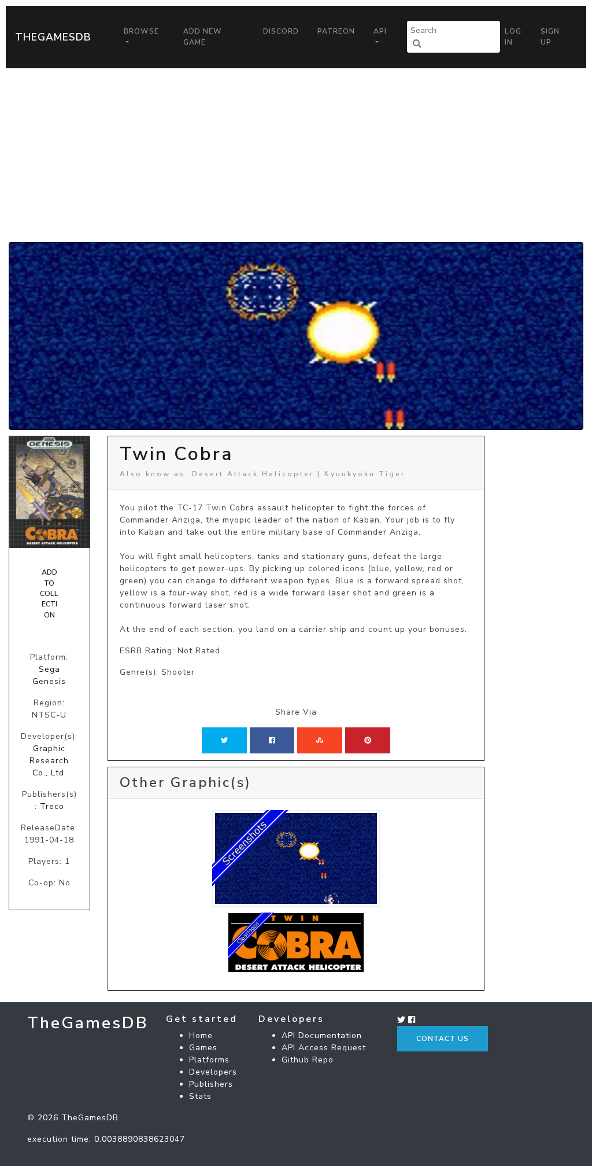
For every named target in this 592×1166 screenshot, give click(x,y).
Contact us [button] (442, 1038)
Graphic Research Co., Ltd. (49, 760)
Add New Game (202, 36)
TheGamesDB (53, 37)
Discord (281, 31)
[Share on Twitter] (224, 740)
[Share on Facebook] (272, 740)
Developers (213, 1071)
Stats (200, 1096)
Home (201, 1035)
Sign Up (550, 36)
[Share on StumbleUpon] (319, 740)
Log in (513, 36)
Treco (52, 806)
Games (203, 1047)
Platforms (209, 1059)
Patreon (336, 31)
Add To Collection (49, 594)
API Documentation (322, 1035)
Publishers (211, 1084)
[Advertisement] (296, 155)
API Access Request (324, 1047)
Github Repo (308, 1059)
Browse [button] (141, 31)
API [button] (380, 31)
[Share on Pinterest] (367, 740)
